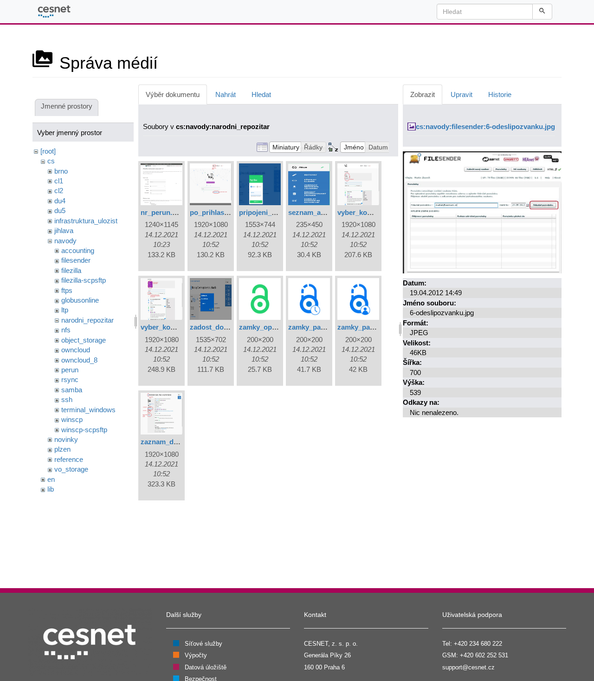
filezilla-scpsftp (83, 280)
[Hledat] (542, 11)
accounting (77, 250)
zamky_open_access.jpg (278, 327)
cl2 (58, 191)
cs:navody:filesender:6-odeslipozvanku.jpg (485, 126)
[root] (48, 151)
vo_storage (71, 469)
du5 (59, 210)
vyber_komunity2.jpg (174, 327)
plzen (62, 449)
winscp (72, 419)
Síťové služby (203, 643)
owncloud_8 (79, 360)
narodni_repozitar (87, 320)
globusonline (80, 300)
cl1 (58, 181)
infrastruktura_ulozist (85, 221)
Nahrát (225, 94)
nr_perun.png (163, 212)
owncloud (75, 350)
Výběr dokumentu (173, 94)
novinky (66, 439)
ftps (66, 290)
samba (71, 390)
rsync (69, 379)
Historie (499, 94)
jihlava (63, 230)
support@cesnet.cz (468, 667)
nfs (66, 330)
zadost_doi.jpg (214, 327)
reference (68, 459)
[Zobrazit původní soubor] (482, 211)
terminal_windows (88, 410)
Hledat (261, 94)
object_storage (83, 340)
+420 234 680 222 (478, 643)
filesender (75, 260)
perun (69, 370)
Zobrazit (422, 94)
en (51, 479)
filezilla (71, 270)
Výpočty (196, 655)
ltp (64, 310)
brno (61, 171)
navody (65, 241)
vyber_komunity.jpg (369, 212)
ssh (66, 399)
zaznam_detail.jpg (170, 442)
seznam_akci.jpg (315, 212)
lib (50, 489)
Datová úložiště (205, 667)
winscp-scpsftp (84, 430)
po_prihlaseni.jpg (218, 212)
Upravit (461, 94)
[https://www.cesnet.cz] (90, 641)
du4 (59, 201)
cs (51, 161)
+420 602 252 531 (484, 655)
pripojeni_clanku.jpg (272, 212)
